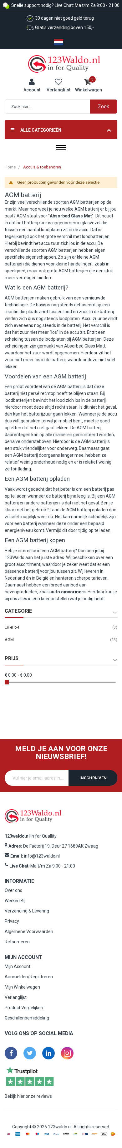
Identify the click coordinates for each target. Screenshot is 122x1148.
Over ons (13, 890)
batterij (31, 195)
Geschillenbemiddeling (27, 1017)
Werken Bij (15, 900)
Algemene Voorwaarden (29, 931)
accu (84, 229)
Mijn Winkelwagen (22, 987)
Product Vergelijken (24, 1007)
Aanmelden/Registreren (29, 976)
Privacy (12, 921)
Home (10, 167)
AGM (9, 639)
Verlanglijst (16, 997)
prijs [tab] (11, 658)
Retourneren (17, 941)
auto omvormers (68, 591)
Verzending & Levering (27, 910)
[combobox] (64, 106)
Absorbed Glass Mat (71, 215)
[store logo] (64, 63)
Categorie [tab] (18, 611)
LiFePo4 (12, 627)
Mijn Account (17, 966)
